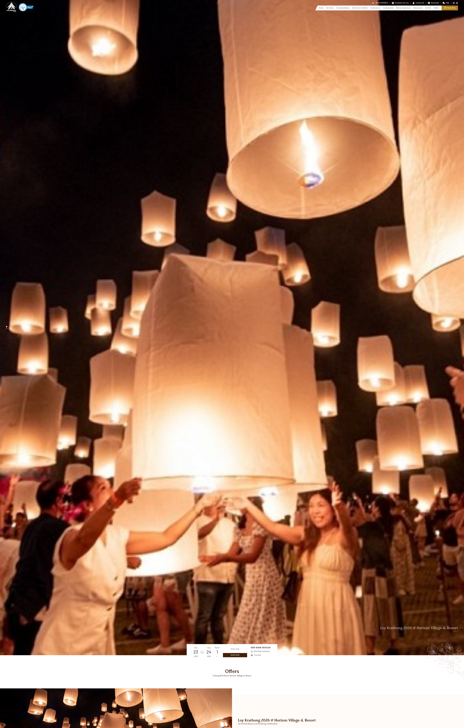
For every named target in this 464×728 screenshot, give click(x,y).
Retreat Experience (403, 8)
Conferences (375, 8)
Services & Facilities (360, 8)
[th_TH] (457, 3)
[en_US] (454, 3)
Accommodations (343, 8)
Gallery (436, 8)
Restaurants (418, 8)
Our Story (330, 8)
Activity (428, 8)
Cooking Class (388, 8)
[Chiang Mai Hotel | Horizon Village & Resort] (12, 12)
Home (321, 8)
